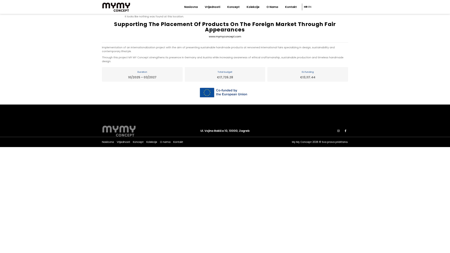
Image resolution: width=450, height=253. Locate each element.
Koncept (233, 7)
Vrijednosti (212, 7)
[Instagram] (338, 130)
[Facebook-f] (345, 130)
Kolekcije (253, 7)
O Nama (272, 7)
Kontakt (291, 7)
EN (309, 7)
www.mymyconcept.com (225, 36)
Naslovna (191, 7)
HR (306, 7)
